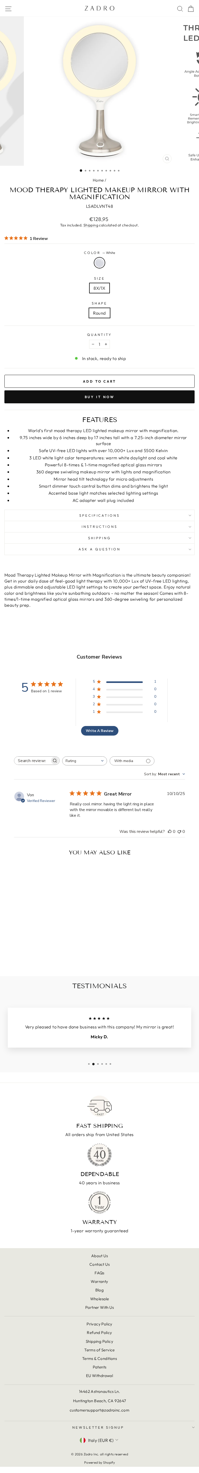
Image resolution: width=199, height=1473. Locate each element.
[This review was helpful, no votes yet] (170, 831)
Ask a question (99, 549)
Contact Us (99, 1264)
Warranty (99, 1281)
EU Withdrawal (99, 1375)
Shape (100, 303)
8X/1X (99, 288)
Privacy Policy (99, 1324)
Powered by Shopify (99, 1462)
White (99, 263)
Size (99, 278)
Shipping (90, 225)
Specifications (99, 515)
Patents (99, 1367)
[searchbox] (32, 761)
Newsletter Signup (98, 1427)
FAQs (99, 1272)
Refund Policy (99, 1332)
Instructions (100, 526)
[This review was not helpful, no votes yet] (179, 831)
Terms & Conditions (99, 1358)
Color (99, 253)
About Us (99, 1255)
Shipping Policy (99, 1341)
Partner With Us (99, 1307)
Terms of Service (99, 1349)
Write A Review (99, 730)
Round (99, 313)
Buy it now (100, 397)
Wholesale (99, 1298)
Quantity (99, 335)
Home (98, 180)
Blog (99, 1290)
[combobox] (84, 760)
